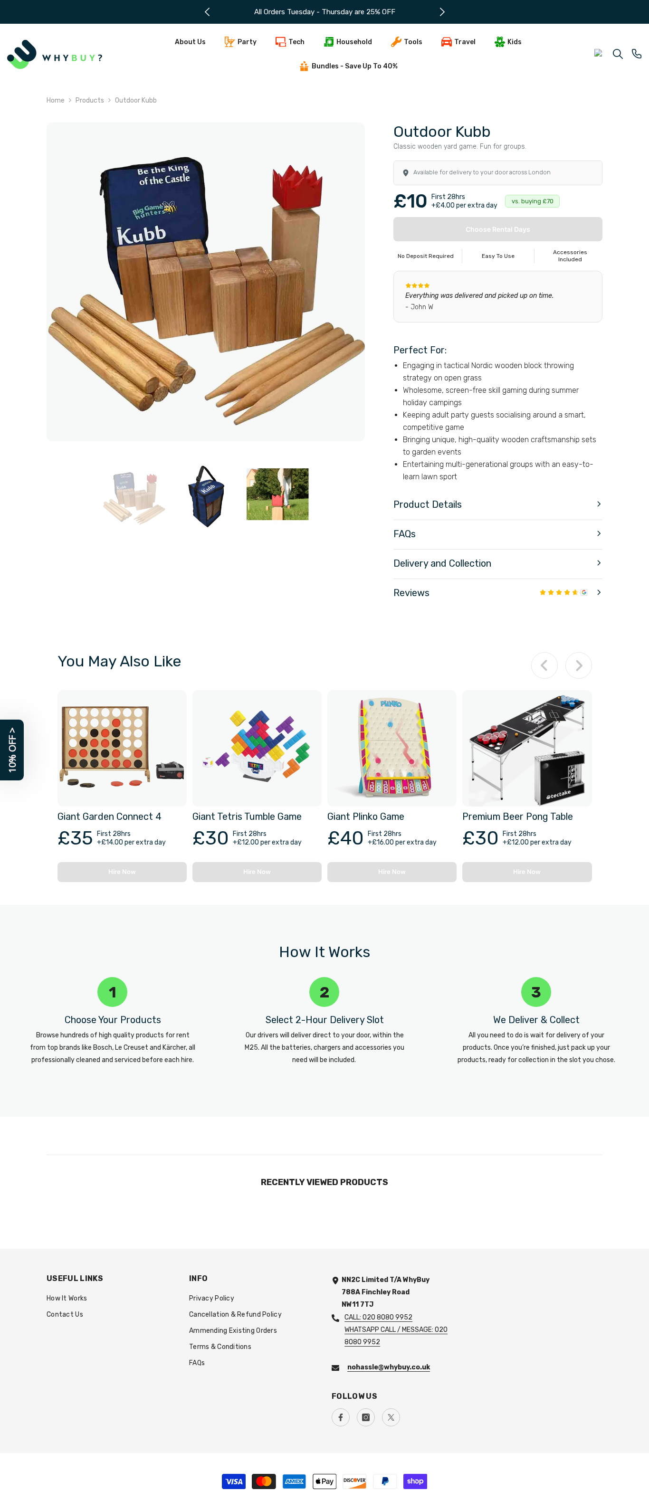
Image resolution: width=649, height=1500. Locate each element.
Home (56, 100)
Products (90, 100)
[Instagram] (366, 1417)
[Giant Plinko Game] (392, 748)
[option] (329, 12)
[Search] (618, 53)
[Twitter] (391, 1417)
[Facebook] (341, 1417)
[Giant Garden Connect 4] (122, 748)
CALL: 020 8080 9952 (378, 1317)
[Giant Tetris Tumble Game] (257, 748)
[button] (497, 505)
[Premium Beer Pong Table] (527, 748)
